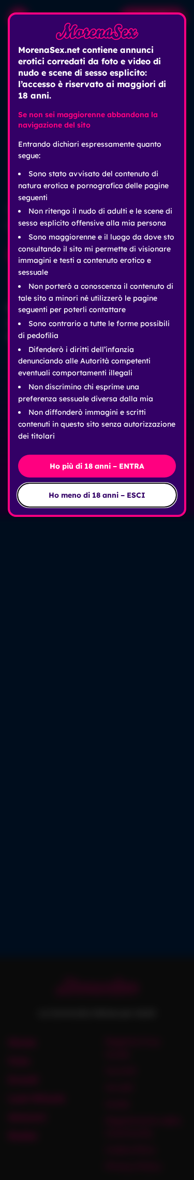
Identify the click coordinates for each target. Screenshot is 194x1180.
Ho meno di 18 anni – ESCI (97, 495)
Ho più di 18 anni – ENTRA (97, 466)
